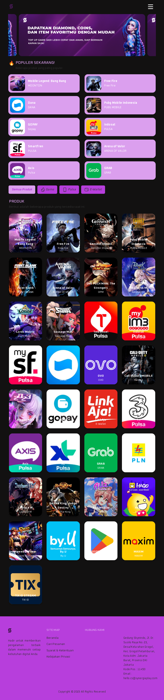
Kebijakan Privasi (58, 656)
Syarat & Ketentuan (60, 650)
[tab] (22, 189)
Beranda (53, 637)
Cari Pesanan (56, 644)
